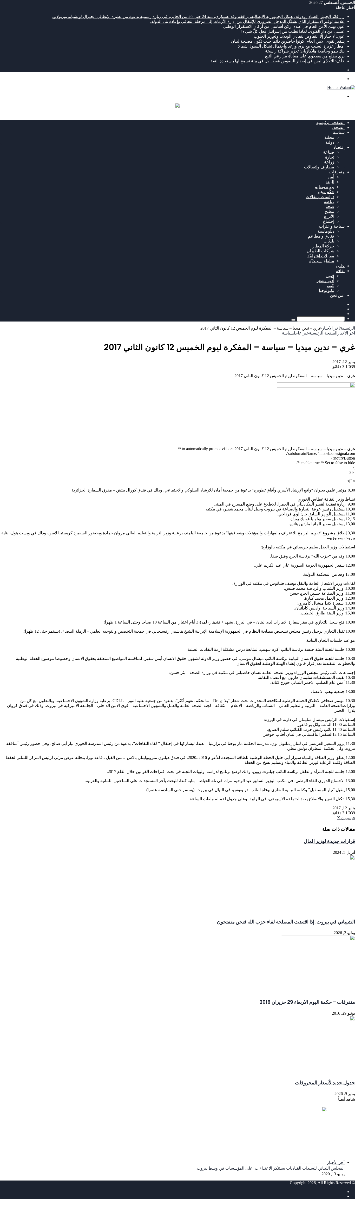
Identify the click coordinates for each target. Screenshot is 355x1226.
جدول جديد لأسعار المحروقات (325, 1082)
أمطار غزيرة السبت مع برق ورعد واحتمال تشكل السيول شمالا (291, 46)
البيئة (330, 182)
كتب (330, 285)
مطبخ (329, 211)
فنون (330, 275)
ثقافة (340, 270)
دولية (329, 142)
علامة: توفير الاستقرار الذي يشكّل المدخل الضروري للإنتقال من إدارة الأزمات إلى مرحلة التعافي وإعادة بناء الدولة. (247, 21)
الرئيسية (348, 328)
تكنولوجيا (326, 290)
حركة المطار (323, 246)
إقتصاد (339, 147)
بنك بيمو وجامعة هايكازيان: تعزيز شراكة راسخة (305, 51)
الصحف (338, 127)
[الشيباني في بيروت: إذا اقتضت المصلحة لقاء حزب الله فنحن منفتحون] (304, 910)
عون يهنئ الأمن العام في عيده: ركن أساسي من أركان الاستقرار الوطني (284, 26)
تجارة (329, 157)
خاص (340, 266)
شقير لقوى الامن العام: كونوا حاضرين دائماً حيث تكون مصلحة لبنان (288, 41)
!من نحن (337, 295)
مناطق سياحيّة (321, 261)
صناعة (328, 152)
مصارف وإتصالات (319, 167)
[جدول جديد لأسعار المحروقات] (307, 1071)
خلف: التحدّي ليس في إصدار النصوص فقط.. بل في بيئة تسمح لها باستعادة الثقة (278, 61)
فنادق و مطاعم (321, 236)
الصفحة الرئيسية (330, 122)
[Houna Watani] (341, 87)
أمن (331, 177)
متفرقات (337, 172)
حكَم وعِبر (325, 191)
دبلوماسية (325, 231)
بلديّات (329, 241)
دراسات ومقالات (320, 196)
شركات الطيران (320, 251)
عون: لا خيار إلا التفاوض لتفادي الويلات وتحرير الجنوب (299, 36)
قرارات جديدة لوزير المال (329, 841)
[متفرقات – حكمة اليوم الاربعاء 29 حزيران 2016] (317, 991)
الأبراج (329, 216)
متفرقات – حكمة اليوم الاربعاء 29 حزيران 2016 (307, 1002)
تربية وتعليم (324, 187)
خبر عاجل (301, 333)
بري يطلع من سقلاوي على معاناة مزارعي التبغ (305, 56)
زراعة (329, 162)
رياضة (329, 201)
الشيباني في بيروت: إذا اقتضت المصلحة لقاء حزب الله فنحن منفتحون (286, 921)
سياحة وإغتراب (332, 226)
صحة (330, 206)
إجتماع (328, 221)
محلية (329, 137)
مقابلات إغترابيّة (320, 256)
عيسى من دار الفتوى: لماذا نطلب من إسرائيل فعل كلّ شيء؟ (293, 31)
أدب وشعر (325, 280)
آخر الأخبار (331, 328)
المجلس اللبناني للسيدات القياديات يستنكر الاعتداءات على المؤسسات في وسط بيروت (271, 1168)
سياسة (339, 132)
